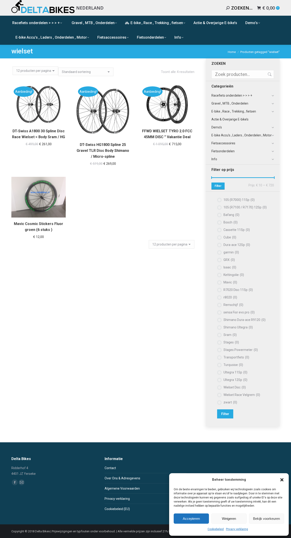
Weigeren (229, 518)
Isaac (229, 267)
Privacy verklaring (237, 529)
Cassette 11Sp (236, 230)
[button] (282, 480)
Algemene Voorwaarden (122, 488)
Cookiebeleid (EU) (117, 509)
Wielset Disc (234, 387)
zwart (230, 402)
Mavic (230, 282)
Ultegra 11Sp (235, 372)
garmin (231, 252)
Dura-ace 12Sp (236, 245)
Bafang (231, 215)
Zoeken (269, 74)
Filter (218, 186)
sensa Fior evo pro (239, 312)
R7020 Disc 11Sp (238, 290)
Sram (230, 335)
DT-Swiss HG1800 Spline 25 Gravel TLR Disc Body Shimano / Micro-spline (103, 151)
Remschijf (233, 305)
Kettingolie (233, 275)
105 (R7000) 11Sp (239, 200)
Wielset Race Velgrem (241, 395)
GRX (229, 260)
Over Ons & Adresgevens (122, 478)
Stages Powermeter (240, 350)
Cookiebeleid (216, 529)
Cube (229, 237)
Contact (110, 468)
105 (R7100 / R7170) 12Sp (245, 207)
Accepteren (191, 518)
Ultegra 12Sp (235, 380)
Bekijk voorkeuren (266, 518)
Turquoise (233, 365)
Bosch (230, 222)
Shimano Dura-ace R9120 (244, 320)
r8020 (230, 297)
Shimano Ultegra (238, 327)
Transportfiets (236, 357)
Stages (231, 342)
